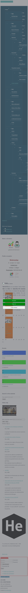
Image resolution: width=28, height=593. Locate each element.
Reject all (14, 304)
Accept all (14, 300)
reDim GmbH (18, 309)
